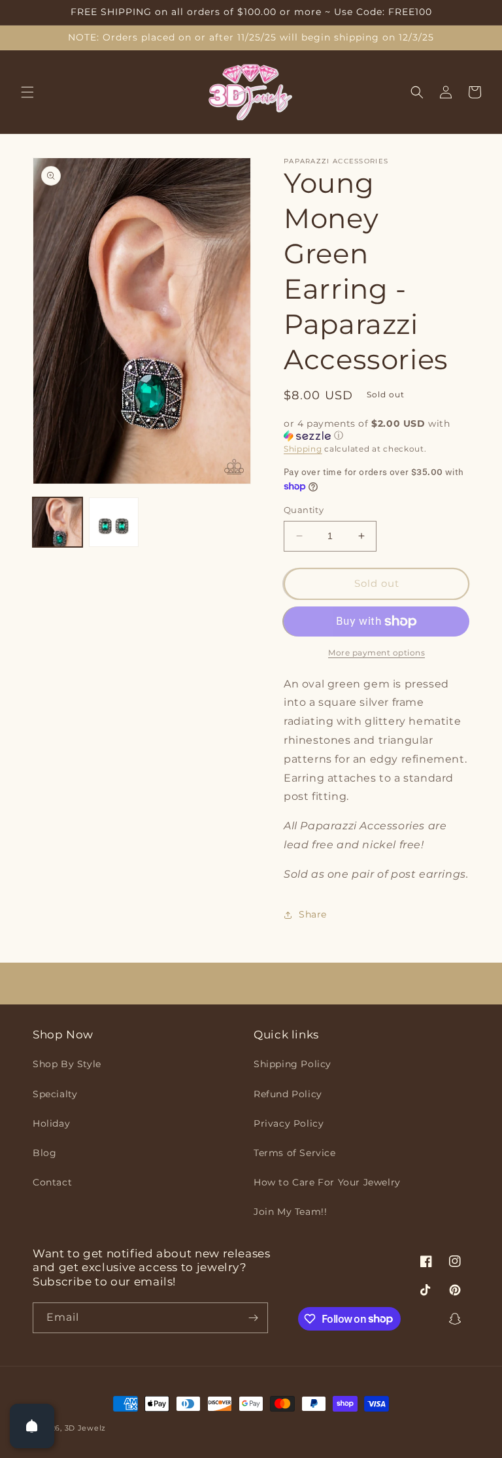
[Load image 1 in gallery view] (57, 522)
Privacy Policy (289, 1123)
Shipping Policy (292, 1064)
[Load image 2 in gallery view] (114, 522)
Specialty (55, 1094)
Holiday (51, 1123)
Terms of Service (295, 1153)
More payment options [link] (376, 652)
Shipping (303, 449)
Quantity (304, 510)
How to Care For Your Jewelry (327, 1182)
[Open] (32, 1426)
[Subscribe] (253, 1317)
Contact (52, 1182)
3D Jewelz (85, 1428)
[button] (27, 92)
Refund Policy (288, 1094)
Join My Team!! (290, 1212)
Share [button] (313, 914)
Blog (44, 1153)
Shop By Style (67, 1064)
